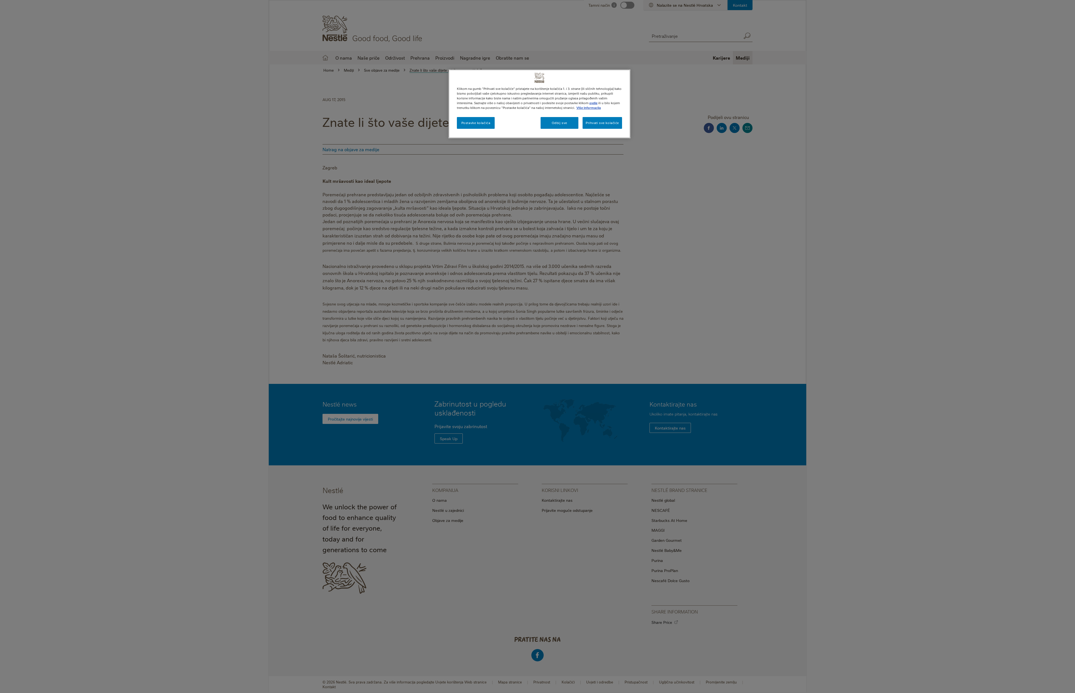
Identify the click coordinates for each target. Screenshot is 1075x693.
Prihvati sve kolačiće (602, 123)
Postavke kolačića (475, 123)
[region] (539, 103)
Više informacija (588, 108)
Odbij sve (559, 123)
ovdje (593, 103)
